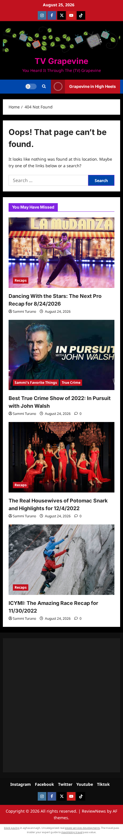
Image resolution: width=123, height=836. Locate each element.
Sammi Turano (24, 311)
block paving (11, 828)
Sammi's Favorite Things (36, 382)
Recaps (21, 280)
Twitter (65, 784)
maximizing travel (71, 832)
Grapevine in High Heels (92, 86)
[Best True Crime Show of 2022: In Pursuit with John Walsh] (61, 355)
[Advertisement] (61, 705)
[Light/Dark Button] (31, 86)
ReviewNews (94, 811)
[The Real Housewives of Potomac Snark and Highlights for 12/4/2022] (61, 457)
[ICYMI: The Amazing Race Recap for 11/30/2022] (61, 559)
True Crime (71, 382)
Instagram (20, 784)
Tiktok (103, 784)
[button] (44, 86)
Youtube (84, 784)
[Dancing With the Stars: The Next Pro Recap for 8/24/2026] (61, 252)
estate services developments (82, 828)
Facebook (44, 784)
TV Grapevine (61, 61)
